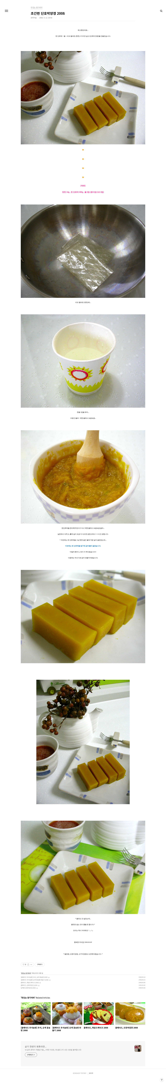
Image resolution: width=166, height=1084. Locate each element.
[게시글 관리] (31, 964)
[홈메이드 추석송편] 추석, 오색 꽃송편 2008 (34, 977)
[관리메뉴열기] (162, 1080)
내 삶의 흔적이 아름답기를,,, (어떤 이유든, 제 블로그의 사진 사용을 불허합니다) (53, 1050)
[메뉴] (6, 11)
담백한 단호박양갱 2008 (28, 988)
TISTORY (83, 1073)
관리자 (91, 1073)
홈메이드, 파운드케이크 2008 (30, 982)
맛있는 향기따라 (26, 973)
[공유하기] (28, 964)
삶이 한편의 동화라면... (36, 1046)
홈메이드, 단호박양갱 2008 (29, 985)
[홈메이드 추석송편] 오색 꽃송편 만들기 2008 (34, 980)
